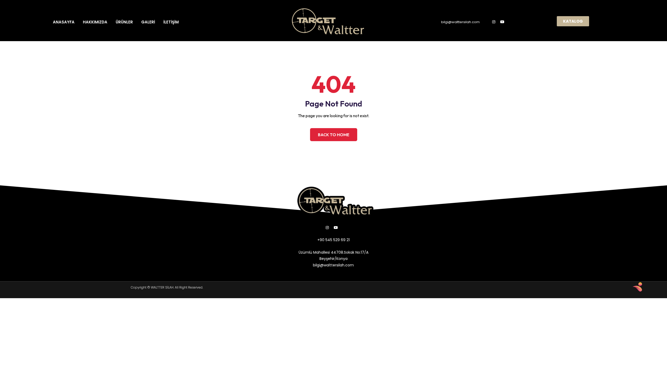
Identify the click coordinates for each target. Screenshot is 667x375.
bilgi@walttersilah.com (460, 22)
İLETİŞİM (171, 22)
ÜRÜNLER (124, 22)
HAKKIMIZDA (95, 22)
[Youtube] (502, 22)
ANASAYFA (64, 22)
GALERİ (148, 22)
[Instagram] (493, 22)
